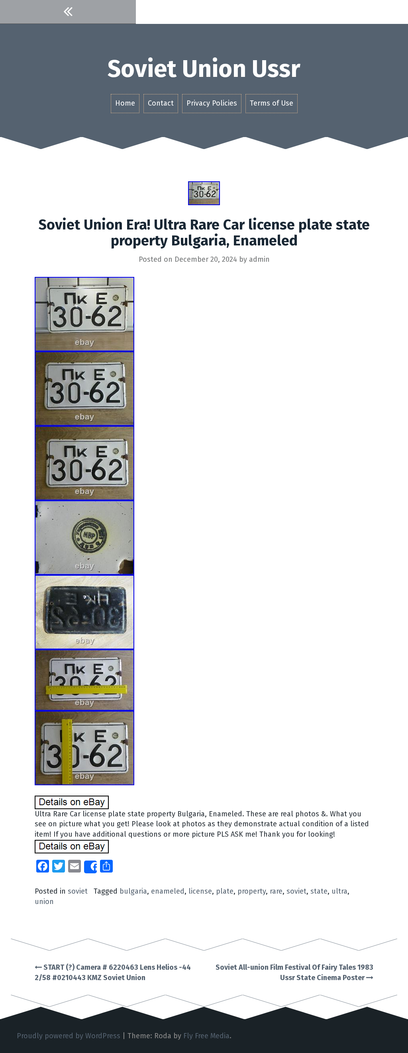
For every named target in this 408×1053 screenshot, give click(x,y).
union (44, 901)
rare (276, 891)
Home (125, 103)
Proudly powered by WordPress (68, 1035)
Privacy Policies (211, 103)
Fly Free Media (206, 1035)
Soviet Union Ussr (204, 69)
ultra (339, 891)
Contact (161, 103)
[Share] (90, 867)
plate (224, 891)
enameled (167, 891)
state (319, 891)
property (251, 891)
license (200, 891)
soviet (78, 891)
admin (259, 259)
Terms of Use (271, 103)
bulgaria (133, 891)
